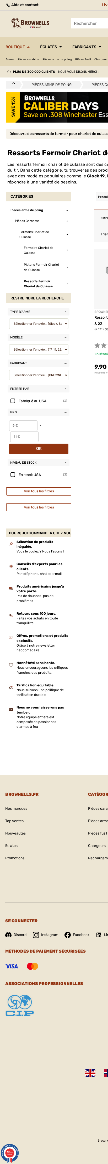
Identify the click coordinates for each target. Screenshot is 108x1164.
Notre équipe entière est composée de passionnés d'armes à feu (36, 722)
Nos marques (16, 808)
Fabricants (84, 47)
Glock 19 (96, 175)
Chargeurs (97, 845)
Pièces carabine (28, 59)
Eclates (11, 845)
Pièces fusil (83, 59)
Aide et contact (24, 5)
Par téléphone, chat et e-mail (39, 574)
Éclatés (48, 47)
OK (39, 448)
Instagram (49, 935)
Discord (20, 935)
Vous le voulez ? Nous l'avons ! (40, 551)
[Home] (12, 85)
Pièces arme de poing (57, 59)
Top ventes (14, 821)
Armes (10, 59)
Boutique (15, 47)
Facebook (81, 935)
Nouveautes (15, 833)
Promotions (14, 858)
